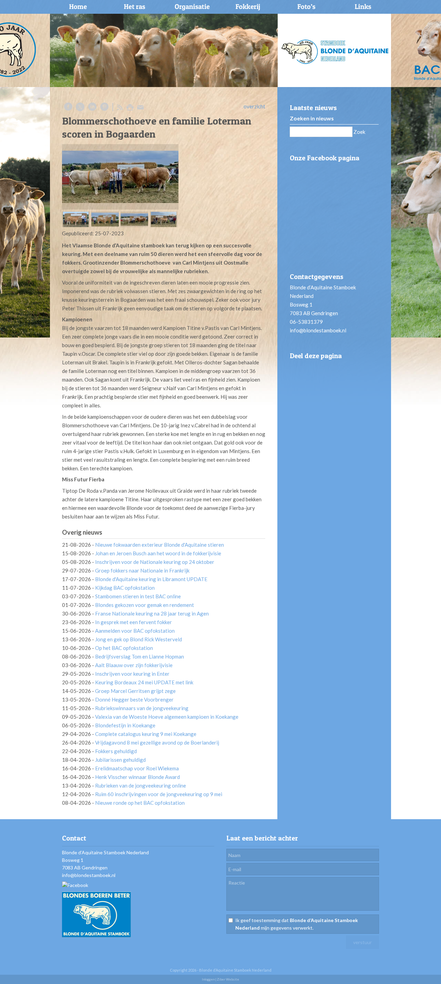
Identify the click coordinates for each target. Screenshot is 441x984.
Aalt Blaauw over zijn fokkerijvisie (134, 665)
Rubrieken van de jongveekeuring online (140, 785)
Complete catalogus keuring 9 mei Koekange (145, 734)
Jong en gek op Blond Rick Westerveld (138, 639)
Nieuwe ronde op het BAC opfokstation (140, 803)
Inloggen (208, 979)
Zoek (359, 132)
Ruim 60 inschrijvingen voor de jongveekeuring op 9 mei (158, 794)
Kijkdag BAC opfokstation (125, 588)
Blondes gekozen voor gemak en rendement (144, 605)
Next (169, 177)
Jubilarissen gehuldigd (120, 760)
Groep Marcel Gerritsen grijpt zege (135, 691)
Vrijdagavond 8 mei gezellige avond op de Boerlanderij (157, 742)
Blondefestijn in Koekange (125, 725)
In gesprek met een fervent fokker (133, 622)
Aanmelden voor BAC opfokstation (135, 631)
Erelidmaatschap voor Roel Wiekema (137, 768)
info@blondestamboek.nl (318, 330)
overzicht (254, 106)
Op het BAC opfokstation (124, 648)
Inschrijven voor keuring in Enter (132, 674)
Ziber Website (228, 979)
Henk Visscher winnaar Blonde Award (137, 777)
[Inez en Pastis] (120, 177)
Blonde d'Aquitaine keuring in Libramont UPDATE (151, 579)
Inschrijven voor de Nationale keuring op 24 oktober (154, 562)
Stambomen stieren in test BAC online (138, 596)
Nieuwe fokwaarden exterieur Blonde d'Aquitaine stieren (159, 545)
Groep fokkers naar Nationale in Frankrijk (142, 570)
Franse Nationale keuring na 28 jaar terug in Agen (152, 613)
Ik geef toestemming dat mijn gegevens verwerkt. (296, 924)
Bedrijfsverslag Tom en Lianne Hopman (139, 656)
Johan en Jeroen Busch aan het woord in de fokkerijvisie (158, 553)
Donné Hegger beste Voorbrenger (134, 699)
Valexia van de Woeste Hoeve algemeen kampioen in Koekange (166, 717)
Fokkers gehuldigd (116, 751)
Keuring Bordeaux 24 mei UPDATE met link (144, 682)
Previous (70, 177)
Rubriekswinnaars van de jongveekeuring (141, 708)
